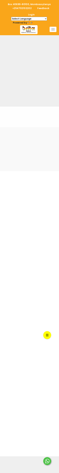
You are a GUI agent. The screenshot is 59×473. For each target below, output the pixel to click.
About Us (7, 288)
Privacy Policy (10, 368)
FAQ (4, 344)
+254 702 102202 (12, 405)
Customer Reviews (13, 350)
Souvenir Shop (11, 294)
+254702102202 (22, 8)
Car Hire (7, 306)
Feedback (43, 8)
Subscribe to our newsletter (17, 139)
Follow (38, 199)
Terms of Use (10, 362)
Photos (6, 338)
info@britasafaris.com (16, 388)
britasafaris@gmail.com (17, 392)
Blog (5, 331)
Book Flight (8, 312)
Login (31, 14)
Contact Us (9, 356)
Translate (39, 22)
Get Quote (8, 300)
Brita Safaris (31, 188)
